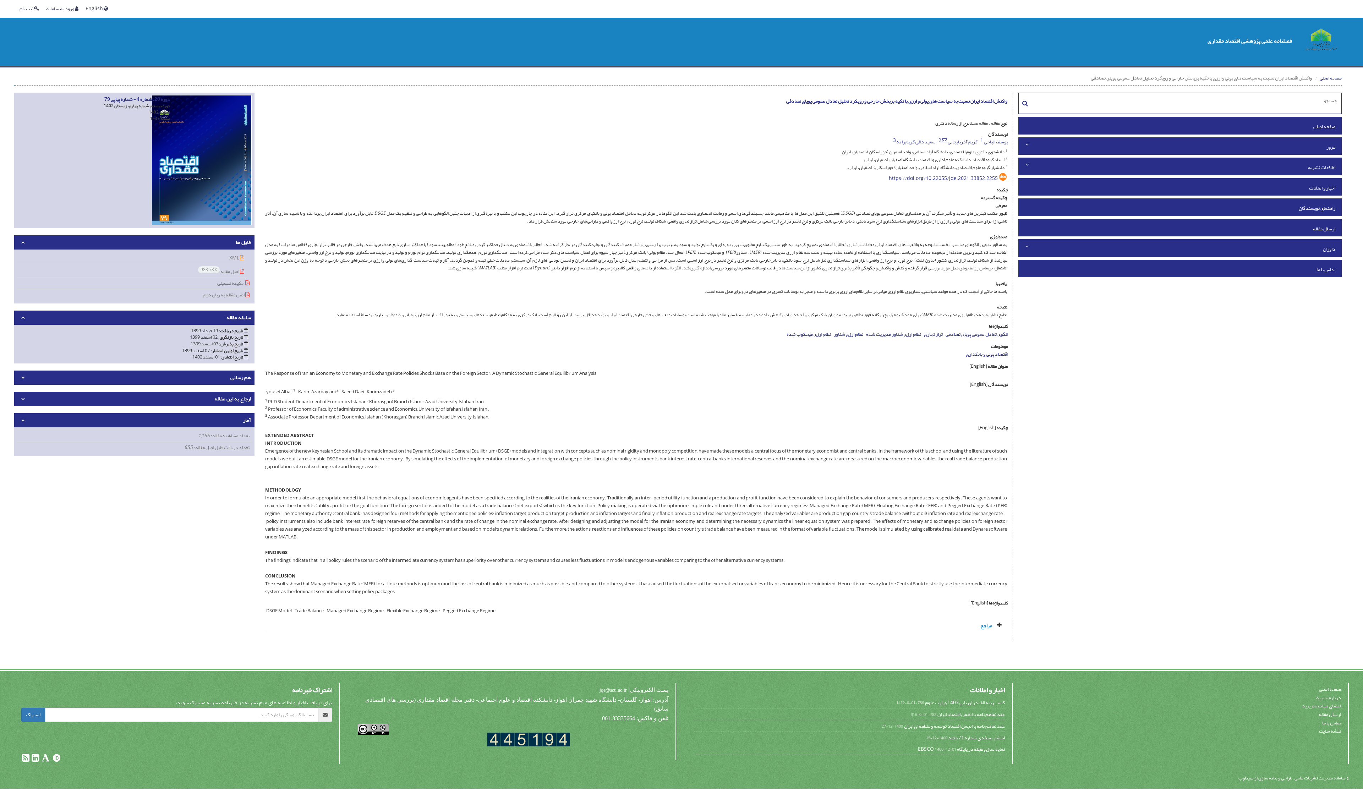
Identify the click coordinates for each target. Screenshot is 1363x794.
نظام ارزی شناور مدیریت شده (893, 334)
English (95, 8)
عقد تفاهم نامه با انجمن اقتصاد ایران (971, 714)
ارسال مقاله (1324, 229)
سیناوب (1246, 778)
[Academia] (45, 759)
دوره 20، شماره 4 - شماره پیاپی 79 (137, 99)
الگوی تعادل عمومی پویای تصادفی (977, 334)
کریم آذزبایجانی (963, 142)
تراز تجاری (933, 334)
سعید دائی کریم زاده (916, 142)
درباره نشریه (1328, 697)
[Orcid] (56, 759)
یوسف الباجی (996, 142)
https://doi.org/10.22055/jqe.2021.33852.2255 (943, 178)
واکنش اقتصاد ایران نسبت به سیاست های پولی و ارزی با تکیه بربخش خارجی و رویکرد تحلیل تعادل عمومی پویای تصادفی (896, 101)
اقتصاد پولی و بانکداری (987, 354)
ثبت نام (27, 8)
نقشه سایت (1330, 731)
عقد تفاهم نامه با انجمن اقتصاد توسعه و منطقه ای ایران (954, 726)
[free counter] (528, 739)
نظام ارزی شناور (848, 334)
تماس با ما (1326, 269)
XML (234, 258)
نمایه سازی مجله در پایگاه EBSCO (961, 749)
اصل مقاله (220, 271)
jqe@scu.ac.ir (613, 690)
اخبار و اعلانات (1322, 188)
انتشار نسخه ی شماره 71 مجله (976, 738)
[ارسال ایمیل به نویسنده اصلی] (944, 140)
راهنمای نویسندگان (1317, 208)
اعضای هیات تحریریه (1321, 706)
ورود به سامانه (60, 8)
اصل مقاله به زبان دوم (224, 295)
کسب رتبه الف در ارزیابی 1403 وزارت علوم (965, 702)
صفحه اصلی (1331, 78)
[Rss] (25, 759)
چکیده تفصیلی (231, 283)
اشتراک (33, 714)
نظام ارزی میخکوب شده (809, 334)
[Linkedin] (35, 759)
